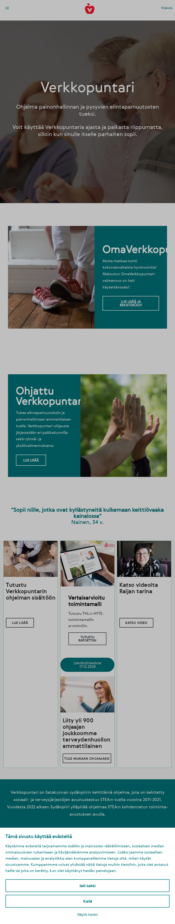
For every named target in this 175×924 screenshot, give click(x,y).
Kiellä (87, 901)
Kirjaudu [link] (167, 8)
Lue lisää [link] (31, 460)
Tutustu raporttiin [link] (87, 638)
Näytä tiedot (87, 914)
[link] (7, 8)
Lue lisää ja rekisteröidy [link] (131, 303)
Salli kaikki (88, 885)
